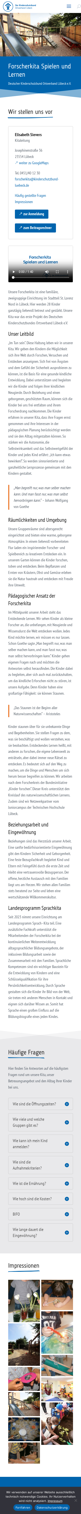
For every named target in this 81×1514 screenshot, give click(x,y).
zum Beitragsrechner (37, 227)
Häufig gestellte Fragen (30, 195)
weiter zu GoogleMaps (34, 162)
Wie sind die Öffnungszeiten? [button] (34, 1104)
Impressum (55, 1501)
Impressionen (24, 201)
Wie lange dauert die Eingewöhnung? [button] (28, 1232)
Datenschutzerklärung (52, 1507)
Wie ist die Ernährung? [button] (29, 1183)
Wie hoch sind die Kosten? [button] (32, 1199)
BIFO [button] (16, 1214)
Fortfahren (23, 1507)
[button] (68, 6)
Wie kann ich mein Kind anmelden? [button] (30, 1143)
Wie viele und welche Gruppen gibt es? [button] (28, 1122)
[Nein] (75, 1500)
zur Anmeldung (33, 213)
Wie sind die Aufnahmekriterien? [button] (27, 1165)
